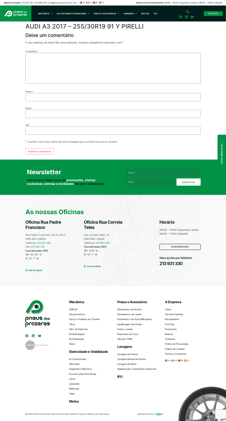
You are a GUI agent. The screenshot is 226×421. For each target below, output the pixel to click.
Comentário (32, 51)
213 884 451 (40, 2)
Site (27, 125)
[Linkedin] (186, 16)
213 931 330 (27, 2)
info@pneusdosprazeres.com (62, 2)
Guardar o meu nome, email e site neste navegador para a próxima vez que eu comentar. (73, 142)
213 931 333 (38, 246)
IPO (120, 377)
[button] (222, 154)
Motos (74, 401)
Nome (29, 92)
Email (28, 108)
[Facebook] (180, 16)
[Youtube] (192, 16)
